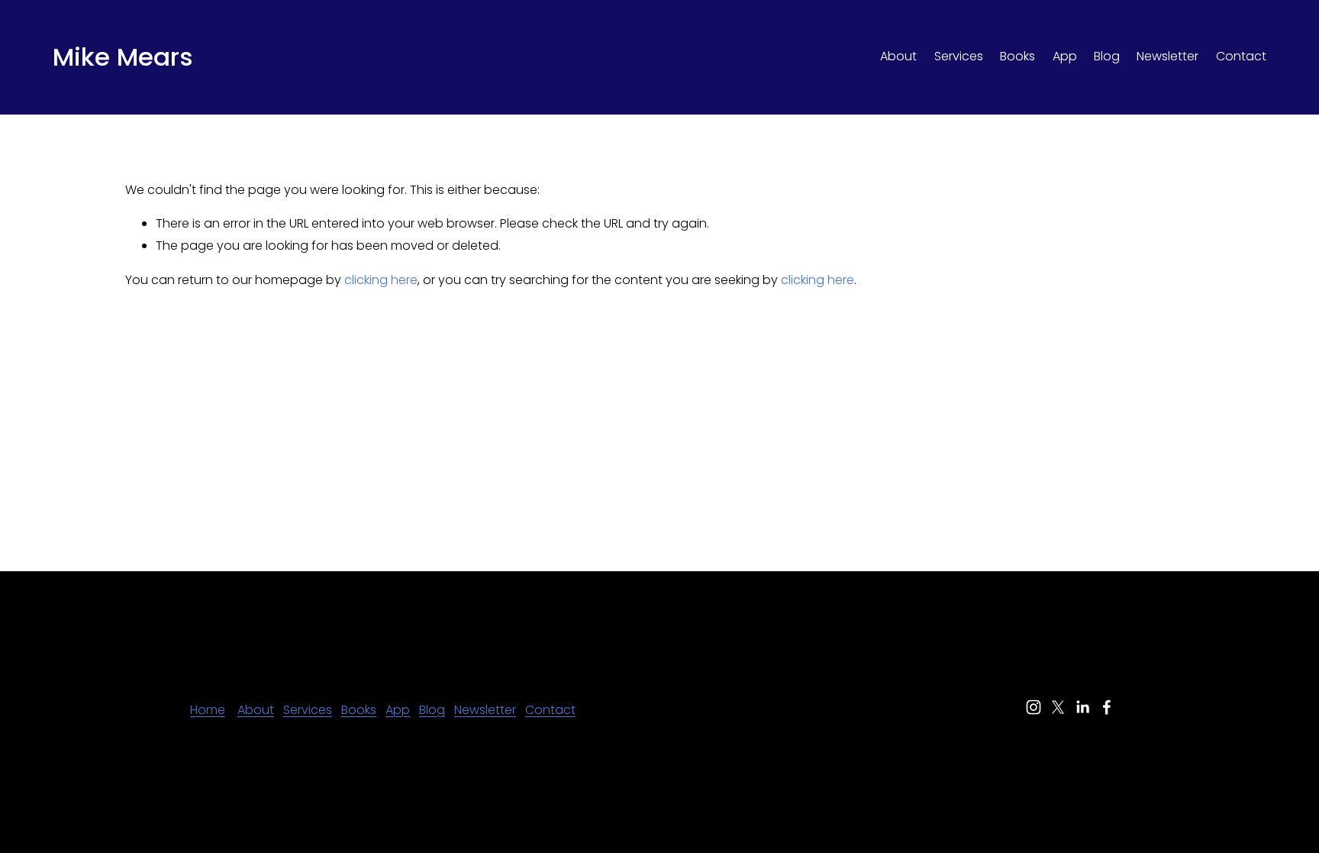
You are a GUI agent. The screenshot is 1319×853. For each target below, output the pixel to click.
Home (207, 710)
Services (958, 56)
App (1065, 56)
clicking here (381, 280)
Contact (1241, 56)
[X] (1058, 707)
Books (1017, 56)
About (898, 56)
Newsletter (1167, 56)
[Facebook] (1106, 707)
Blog (1107, 56)
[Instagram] (1033, 707)
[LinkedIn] (1082, 707)
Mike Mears (123, 57)
